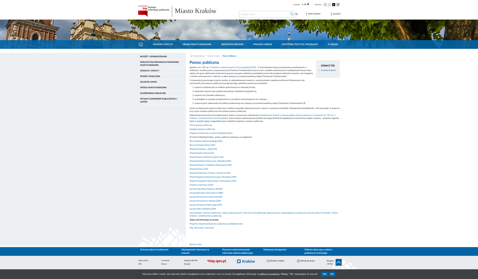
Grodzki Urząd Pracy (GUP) (201, 185)
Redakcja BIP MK (190, 260)
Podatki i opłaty (149, 71)
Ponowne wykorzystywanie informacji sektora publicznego (237, 251)
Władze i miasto (163, 44)
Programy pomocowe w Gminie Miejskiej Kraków (211, 133)
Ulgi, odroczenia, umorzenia (202, 228)
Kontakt (187, 264)
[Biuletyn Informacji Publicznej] (220, 262)
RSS (140, 264)
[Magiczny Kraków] (250, 263)
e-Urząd (333, 44)
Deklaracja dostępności (275, 250)
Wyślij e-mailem (277, 261)
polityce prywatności (269, 274)
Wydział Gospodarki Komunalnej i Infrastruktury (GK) (213, 181)
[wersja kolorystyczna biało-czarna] (329, 4)
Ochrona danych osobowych (154, 250)
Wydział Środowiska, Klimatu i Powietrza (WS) (210, 173)
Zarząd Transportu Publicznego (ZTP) (206, 205)
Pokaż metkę (197, 244)
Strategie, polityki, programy (299, 44)
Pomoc (164, 264)
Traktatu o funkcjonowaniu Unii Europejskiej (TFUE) (233, 67)
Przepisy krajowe (328, 70)
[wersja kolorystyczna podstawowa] (325, 4)
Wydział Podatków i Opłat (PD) (203, 149)
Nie (332, 274)
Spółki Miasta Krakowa (153, 88)
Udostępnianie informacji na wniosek (195, 251)
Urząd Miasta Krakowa (197, 44)
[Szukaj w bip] (292, 14)
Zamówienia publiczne (153, 93)
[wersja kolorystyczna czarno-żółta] (334, 4)
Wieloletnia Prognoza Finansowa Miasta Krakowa (159, 63)
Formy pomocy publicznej (201, 125)
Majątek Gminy (148, 82)
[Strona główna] (141, 44)
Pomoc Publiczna (150, 76)
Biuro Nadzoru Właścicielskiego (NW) (206, 141)
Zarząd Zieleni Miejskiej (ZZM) (203, 209)
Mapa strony (143, 260)
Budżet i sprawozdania (153, 57)
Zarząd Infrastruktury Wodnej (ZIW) (205, 201)
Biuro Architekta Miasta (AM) (202, 145)
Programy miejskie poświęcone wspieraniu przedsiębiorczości (216, 224)
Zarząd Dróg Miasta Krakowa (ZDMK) (206, 189)
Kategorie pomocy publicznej (202, 129)
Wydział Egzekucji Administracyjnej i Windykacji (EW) (213, 177)
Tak (325, 274)
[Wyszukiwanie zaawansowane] (296, 14)
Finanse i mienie (262, 44)
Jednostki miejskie (232, 44)
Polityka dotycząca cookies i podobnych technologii (318, 251)
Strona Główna (199, 56)
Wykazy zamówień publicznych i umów (158, 100)
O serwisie (165, 260)
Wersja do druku (307, 261)
